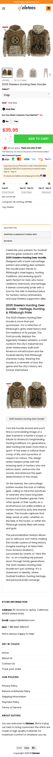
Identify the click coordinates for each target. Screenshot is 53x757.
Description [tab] (10, 228)
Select (6, 89)
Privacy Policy (9, 685)
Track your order (11, 669)
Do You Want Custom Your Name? (20, 115)
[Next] (47, 41)
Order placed (8, 192)
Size (4, 102)
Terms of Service (11, 707)
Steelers (10, 207)
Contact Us (8, 663)
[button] (3, 8)
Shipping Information (14, 696)
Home (5, 652)
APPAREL (6, 80)
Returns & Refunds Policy (16, 691)
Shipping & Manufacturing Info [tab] (20, 234)
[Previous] (6, 41)
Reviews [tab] (8, 241)
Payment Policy (10, 702)
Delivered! (46, 192)
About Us (7, 658)
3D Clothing (20, 80)
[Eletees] (27, 8)
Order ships (26, 192)
